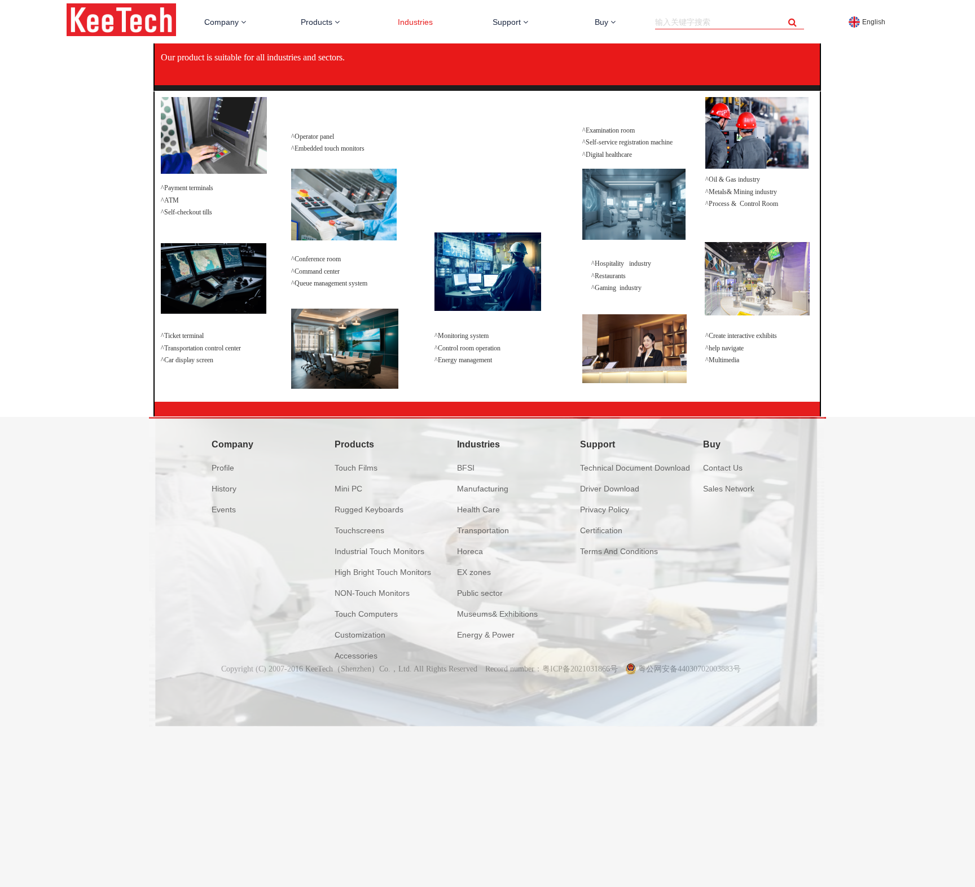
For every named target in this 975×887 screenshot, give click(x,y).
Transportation (483, 530)
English (873, 22)
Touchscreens (359, 530)
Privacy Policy (604, 509)
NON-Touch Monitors (372, 593)
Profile (223, 467)
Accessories (356, 655)
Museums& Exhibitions (497, 613)
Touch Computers (366, 613)
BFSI (466, 467)
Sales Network (728, 488)
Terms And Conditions (619, 551)
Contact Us (723, 467)
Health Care (478, 509)
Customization (360, 634)
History (224, 488)
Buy (603, 22)
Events (224, 509)
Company (222, 22)
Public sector (480, 593)
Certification (601, 530)
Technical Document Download (635, 467)
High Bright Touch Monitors (383, 572)
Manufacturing (482, 488)
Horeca (470, 551)
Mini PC (348, 488)
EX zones (474, 572)
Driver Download (609, 488)
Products (318, 22)
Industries (415, 22)
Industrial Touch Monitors (379, 551)
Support (508, 22)
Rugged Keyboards (369, 509)
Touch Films (356, 467)
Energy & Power (486, 634)
